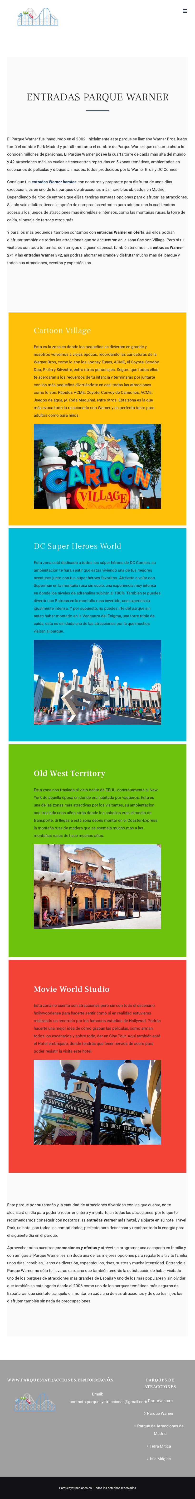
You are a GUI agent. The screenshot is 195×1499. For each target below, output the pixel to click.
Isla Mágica (160, 1458)
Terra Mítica (160, 1446)
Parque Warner (160, 1413)
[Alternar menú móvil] (185, 11)
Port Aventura (160, 1400)
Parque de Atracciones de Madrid (160, 1430)
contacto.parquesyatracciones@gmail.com (108, 1401)
